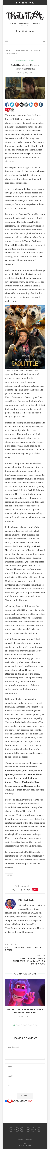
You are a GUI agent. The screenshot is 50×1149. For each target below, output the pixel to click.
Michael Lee (29, 68)
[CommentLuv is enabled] (19, 1100)
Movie (9, 875)
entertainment (22, 50)
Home (7, 50)
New (32, 61)
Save (36, 890)
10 (36, 1025)
